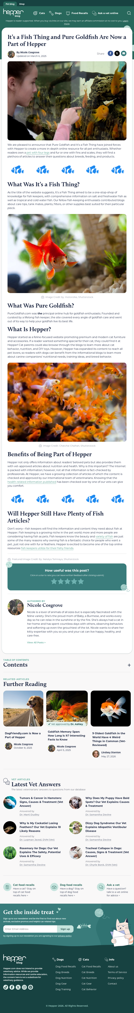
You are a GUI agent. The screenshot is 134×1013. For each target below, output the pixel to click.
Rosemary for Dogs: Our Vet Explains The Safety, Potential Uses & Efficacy (40, 852)
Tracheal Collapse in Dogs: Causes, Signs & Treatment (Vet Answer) (107, 852)
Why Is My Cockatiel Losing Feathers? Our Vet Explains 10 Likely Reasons (40, 827)
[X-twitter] (18, 987)
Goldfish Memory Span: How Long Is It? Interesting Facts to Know (66, 735)
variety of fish (104, 536)
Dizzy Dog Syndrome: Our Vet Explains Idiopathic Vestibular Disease (106, 827)
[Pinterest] (30, 987)
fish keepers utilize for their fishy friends (47, 548)
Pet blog (10, 4)
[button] (110, 53)
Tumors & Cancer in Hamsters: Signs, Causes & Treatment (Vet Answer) (41, 801)
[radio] (54, 581)
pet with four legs (38, 152)
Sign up (65, 929)
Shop (22, 4)
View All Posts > (36, 642)
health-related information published (32, 481)
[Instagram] (24, 987)
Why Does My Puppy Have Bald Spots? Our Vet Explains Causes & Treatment (107, 801)
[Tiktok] (5, 987)
